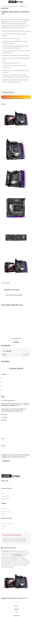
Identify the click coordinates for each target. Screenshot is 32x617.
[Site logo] (16, 1)
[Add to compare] (3, 603)
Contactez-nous (5, 498)
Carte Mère (22, 6)
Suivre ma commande (6, 523)
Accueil (3, 6)
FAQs (2, 493)
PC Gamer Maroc (17, 555)
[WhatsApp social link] (15, 481)
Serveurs (3, 513)
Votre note (4, 414)
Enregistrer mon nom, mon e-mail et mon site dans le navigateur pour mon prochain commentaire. (15, 456)
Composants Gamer (12, 6)
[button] (28, 309)
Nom (3, 438)
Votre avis (4, 420)
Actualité (3, 526)
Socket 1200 (4, 8)
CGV (2, 528)
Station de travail (5, 511)
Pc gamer (3, 508)
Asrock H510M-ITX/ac (16, 338)
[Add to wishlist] (28, 312)
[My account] (29, 1)
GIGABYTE (26, 354)
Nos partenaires (5, 496)
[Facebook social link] (10, 481)
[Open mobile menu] (2, 1)
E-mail (3, 445)
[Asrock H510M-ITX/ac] (16, 322)
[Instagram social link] (13, 481)
